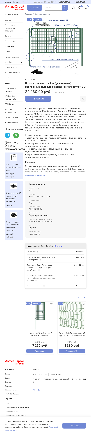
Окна (7, 77)
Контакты (8, 386)
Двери (7, 83)
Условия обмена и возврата (15, 415)
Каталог (16, 2)
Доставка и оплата (12, 411)
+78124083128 (64, 2)
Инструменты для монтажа (12, 89)
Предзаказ (38, 98)
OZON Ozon (9, 104)
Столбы (8, 20)
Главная (8, 2)
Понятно (74, 425)
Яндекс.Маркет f (12, 117)
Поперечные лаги (12, 57)
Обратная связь (11, 390)
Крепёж (8, 62)
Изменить (58, 246)
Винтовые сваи (11, 14)
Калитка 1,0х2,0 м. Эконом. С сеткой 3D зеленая (39, 334)
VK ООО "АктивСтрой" (10, 110)
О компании (9, 382)
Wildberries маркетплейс (10, 97)
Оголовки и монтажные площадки (10, 28)
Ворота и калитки (42, 14)
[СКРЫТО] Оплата (12, 394)
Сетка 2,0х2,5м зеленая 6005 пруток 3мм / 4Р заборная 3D (72, 334)
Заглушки (9, 36)
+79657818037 (80, 2)
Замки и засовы (11, 67)
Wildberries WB (11, 122)
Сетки (7, 51)
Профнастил (10, 41)
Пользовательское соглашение (17, 407)
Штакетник (9, 46)
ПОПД (7, 403)
